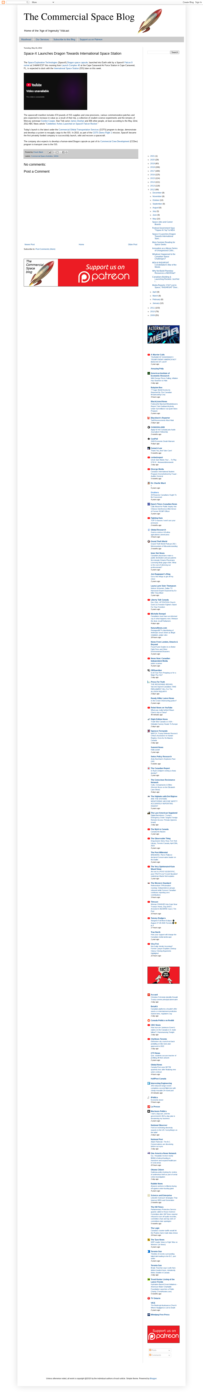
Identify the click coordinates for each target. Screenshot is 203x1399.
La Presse (155, 1107)
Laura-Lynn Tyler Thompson (163, 586)
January (156, 303)
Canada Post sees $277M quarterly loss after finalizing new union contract (163, 1069)
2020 (152, 160)
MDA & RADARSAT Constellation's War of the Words (164, 265)
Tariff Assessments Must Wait (162, 420)
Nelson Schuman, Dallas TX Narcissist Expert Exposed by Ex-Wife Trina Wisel (164, 590)
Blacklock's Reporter (160, 418)
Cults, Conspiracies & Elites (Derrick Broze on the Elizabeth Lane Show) (163, 787)
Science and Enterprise (161, 1195)
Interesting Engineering (161, 1083)
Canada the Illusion (158, 832)
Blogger (153, 1378)
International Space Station (66, 68)
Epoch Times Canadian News (164, 504)
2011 (152, 308)
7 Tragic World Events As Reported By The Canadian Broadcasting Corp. (161, 392)
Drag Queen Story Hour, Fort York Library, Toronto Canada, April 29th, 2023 (164, 843)
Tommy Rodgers (158, 918)
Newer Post (30, 244)
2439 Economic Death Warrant (162, 441)
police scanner (156, 663)
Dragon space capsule (77, 62)
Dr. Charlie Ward (158, 483)
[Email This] (54, 152)
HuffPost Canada (158, 1079)
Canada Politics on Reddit (162, 1020)
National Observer (159, 1125)
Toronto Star (156, 1251)
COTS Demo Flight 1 (102, 132)
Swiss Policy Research (161, 756)
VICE (153, 1303)
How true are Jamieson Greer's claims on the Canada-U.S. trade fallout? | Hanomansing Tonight (163, 1030)
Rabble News (157, 1184)
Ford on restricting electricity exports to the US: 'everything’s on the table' (164, 1130)
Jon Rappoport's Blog (160, 574)
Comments (156, 1355)
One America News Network (163, 1153)
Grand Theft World (159, 541)
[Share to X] (60, 152)
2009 (152, 315)
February (157, 299)
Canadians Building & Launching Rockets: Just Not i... (165, 279)
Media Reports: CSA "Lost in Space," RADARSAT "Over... (165, 286)
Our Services (42, 39)
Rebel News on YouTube (161, 708)
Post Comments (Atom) (45, 249)
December (157, 193)
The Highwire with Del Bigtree (164, 796)
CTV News (155, 1053)
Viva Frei (155, 944)
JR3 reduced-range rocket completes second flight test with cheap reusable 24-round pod (163, 1088)
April (155, 292)
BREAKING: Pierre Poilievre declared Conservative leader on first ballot (163, 857)
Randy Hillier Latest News (162, 698)
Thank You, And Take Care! (161, 451)
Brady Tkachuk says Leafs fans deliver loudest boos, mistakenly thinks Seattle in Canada (163, 1270)
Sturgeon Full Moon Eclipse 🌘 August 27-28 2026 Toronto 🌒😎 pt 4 (164, 923)
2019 (152, 163)
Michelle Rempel (158, 614)
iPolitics (154, 1097)
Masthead (26, 39)
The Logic (155, 1228)
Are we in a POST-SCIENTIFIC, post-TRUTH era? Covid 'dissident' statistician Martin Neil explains (164, 874)
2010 (152, 311)
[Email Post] (49, 152)
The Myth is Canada (160, 829)
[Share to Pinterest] (66, 152)
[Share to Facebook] (63, 152)
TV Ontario (155, 1298)
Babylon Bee (156, 387)
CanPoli (154, 439)
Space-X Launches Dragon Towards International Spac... (164, 236)
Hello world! (155, 750)
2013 (152, 186)
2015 (152, 178)
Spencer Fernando (159, 731)
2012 (152, 189)
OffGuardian (156, 670)
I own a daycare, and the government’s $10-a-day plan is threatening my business (163, 1116)
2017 (152, 171)
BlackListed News (159, 401)
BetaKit (154, 1006)
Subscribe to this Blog (64, 39)
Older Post (132, 244)
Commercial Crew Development (114, 141)
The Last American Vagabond (164, 813)
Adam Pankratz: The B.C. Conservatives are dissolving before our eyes (162, 1144)
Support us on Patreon (91, 39)
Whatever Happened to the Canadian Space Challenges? (163, 256)
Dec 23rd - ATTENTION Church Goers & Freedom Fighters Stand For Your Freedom (164, 604)
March (155, 296)
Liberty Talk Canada (160, 600)
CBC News (156, 1025)
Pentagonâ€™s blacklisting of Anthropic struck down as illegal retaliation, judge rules (163, 632)
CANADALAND (158, 427)
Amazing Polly (157, 369)
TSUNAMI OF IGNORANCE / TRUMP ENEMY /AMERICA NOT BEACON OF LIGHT (163, 359)
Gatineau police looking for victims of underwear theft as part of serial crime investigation (164, 1174)
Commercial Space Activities (42, 156)
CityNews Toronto (159, 1039)
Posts (153, 1350)
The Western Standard (161, 883)
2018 (152, 167)
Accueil (154, 995)
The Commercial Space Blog (79, 16)
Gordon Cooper (48, 121)
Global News (156, 1065)
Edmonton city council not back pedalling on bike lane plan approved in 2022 (163, 1043)
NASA (56, 156)
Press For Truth (158, 682)
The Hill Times (157, 1207)
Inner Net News (158, 553)
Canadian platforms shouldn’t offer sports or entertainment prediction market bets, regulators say (164, 1011)
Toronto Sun (156, 1265)
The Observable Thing (160, 838)
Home (81, 244)
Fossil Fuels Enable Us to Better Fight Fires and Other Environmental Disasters (163, 649)
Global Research (158, 530)
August (156, 208)
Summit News (157, 747)
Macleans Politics (159, 1111)
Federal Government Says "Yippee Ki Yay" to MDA (163, 229)
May (155, 219)
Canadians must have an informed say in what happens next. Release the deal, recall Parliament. (164, 618)
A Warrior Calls (158, 355)
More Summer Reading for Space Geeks (163, 243)
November (157, 196)
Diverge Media (157, 469)
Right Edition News (159, 719)
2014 (152, 182)
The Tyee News (157, 1240)
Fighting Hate (157, 518)
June (155, 215)
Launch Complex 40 (71, 65)
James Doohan (77, 121)
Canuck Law (156, 448)
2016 (152, 175)
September (158, 204)
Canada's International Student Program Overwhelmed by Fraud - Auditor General (164, 474)
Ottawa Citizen (157, 1170)
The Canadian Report (160, 768)
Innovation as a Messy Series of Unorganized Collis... (164, 249)
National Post (157, 1139)
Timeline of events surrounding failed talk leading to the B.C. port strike (163, 1256)
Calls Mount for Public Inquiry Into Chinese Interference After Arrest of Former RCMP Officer (164, 509)
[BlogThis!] (57, 152)
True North (155, 932)
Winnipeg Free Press (160, 1315)
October (156, 200)
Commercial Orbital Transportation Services (79, 129)
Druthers (155, 492)
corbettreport (157, 457)
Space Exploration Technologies (42, 62)
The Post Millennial (159, 852)
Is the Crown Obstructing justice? (164, 701)
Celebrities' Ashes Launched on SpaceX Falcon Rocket (71, 124)
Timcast (154, 902)
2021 (152, 156)
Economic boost (157, 1100)
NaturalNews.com (159, 628)
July (155, 211)
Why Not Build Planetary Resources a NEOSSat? (163, 272)
